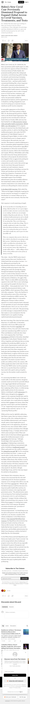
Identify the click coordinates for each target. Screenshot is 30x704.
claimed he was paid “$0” (10, 451)
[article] (15, 635)
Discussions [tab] (13, 625)
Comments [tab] (5, 607)
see (7, 384)
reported (13, 484)
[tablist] (8, 606)
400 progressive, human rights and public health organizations (14, 123)
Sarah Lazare (4, 35)
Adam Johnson (13, 35)
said (21, 278)
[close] (25, 652)
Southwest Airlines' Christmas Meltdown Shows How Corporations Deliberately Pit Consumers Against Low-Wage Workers (11, 632)
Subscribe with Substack (16, 681)
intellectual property (19, 447)
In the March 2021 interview (9, 189)
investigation (5, 337)
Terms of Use (22, 582)
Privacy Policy (17, 687)
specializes (4, 443)
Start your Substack (11, 697)
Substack (7, 700)
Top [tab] (3, 625)
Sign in (26, 2)
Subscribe (21, 2)
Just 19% (24, 147)
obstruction (21, 392)
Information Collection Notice (16, 583)
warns (11, 502)
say (27, 163)
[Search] (27, 625)
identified (19, 327)
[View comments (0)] (8, 40)
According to (5, 439)
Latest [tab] (7, 625)
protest (12, 402)
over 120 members (10, 126)
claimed (20, 394)
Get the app (22, 697)
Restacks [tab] (11, 607)
